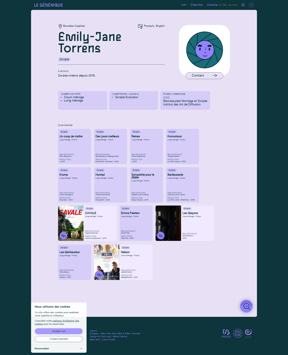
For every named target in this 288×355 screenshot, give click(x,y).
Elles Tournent (133, 334)
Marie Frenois (120, 337)
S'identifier (196, 5)
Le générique (48, 5)
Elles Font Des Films (111, 334)
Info (184, 5)
